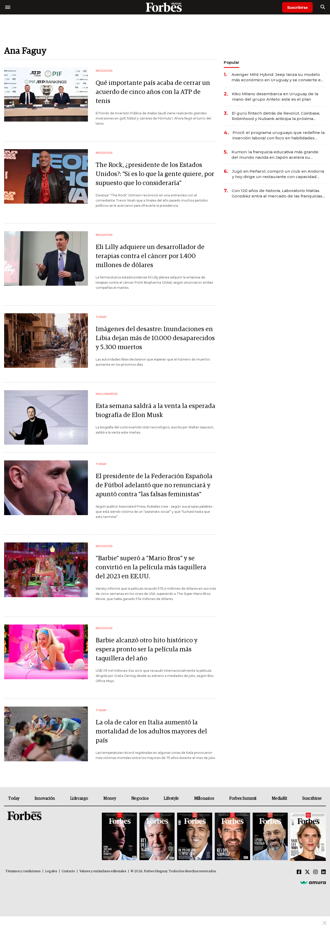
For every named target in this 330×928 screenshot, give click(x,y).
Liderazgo (79, 798)
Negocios (140, 798)
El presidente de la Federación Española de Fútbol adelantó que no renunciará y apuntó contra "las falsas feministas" (154, 485)
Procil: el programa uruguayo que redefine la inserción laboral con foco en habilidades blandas (279, 135)
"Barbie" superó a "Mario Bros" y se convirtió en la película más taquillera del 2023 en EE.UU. (151, 567)
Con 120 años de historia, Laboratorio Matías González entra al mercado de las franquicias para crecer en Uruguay (277, 193)
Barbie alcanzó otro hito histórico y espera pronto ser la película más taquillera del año (146, 649)
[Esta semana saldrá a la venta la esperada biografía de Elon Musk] (46, 417)
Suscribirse (297, 7)
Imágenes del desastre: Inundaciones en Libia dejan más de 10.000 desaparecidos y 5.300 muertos (155, 338)
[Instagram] (315, 872)
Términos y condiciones (23, 871)
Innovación (45, 798)
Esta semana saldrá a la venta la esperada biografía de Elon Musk (155, 410)
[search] (322, 7)
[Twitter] (307, 872)
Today (13, 798)
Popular (231, 62)
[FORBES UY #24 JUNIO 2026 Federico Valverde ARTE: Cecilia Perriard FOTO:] (119, 836)
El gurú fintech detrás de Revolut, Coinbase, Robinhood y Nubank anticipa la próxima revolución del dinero (276, 116)
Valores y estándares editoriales (102, 871)
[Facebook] (299, 872)
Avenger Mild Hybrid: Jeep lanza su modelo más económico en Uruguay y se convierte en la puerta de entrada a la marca (277, 77)
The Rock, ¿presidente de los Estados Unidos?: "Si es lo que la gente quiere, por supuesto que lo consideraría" (155, 174)
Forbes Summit (243, 798)
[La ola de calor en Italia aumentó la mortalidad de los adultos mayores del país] (46, 734)
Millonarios (204, 798)
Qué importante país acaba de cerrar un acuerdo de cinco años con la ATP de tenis (153, 92)
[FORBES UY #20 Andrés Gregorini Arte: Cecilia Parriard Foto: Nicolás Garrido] (270, 836)
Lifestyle (171, 798)
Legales (51, 871)
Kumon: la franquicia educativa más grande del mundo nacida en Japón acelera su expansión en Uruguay (275, 154)
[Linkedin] (323, 872)
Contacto (68, 871)
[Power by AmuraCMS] (313, 882)
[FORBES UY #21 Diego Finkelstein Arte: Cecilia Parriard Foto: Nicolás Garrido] (232, 836)
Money (109, 798)
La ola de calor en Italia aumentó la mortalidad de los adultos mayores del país (151, 731)
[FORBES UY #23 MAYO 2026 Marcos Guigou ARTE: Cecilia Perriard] (157, 836)
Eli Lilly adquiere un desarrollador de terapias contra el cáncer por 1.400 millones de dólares (150, 256)
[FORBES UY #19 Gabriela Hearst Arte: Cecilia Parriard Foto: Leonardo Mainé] (307, 836)
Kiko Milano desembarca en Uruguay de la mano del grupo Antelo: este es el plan (275, 96)
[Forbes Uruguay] (165, 7)
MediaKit (279, 798)
